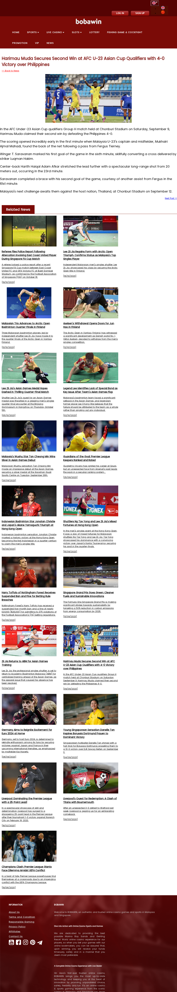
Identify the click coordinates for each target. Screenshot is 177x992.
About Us (14, 912)
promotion (19, 43)
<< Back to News (10, 70)
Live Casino (54, 32)
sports (32, 32)
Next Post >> (171, 198)
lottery (94, 32)
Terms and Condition (22, 916)
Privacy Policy (17, 926)
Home (16, 32)
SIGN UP (140, 13)
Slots (76, 32)
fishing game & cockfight (124, 32)
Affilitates (14, 931)
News (50, 43)
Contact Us (16, 936)
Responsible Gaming (21, 921)
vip (37, 43)
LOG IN (120, 13)
